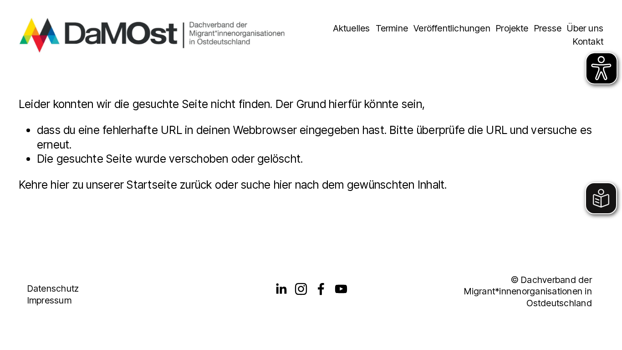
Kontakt (588, 41)
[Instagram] (301, 289)
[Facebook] (321, 289)
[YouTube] (341, 289)
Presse (547, 28)
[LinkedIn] (281, 289)
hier (60, 184)
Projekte (512, 28)
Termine (392, 28)
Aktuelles (351, 28)
